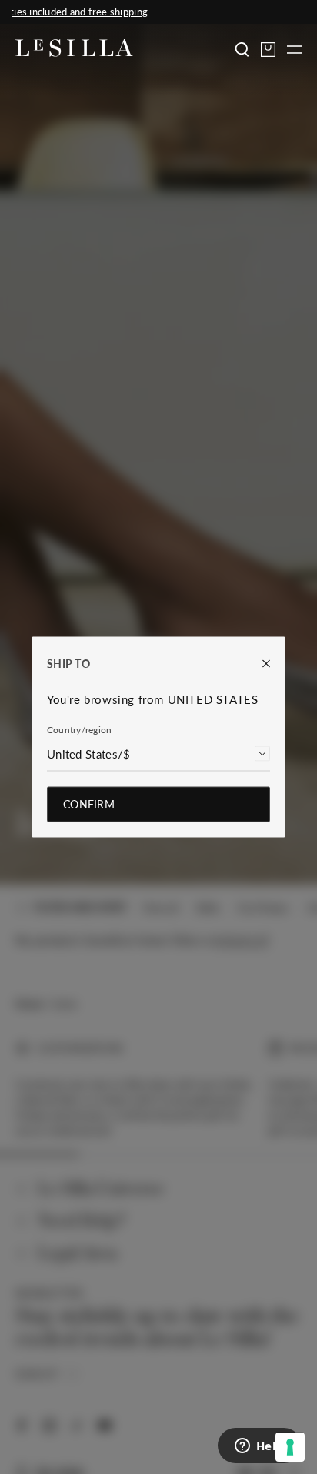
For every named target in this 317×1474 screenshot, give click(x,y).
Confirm (89, 804)
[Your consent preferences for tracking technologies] (290, 1447)
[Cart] (268, 49)
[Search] (242, 49)
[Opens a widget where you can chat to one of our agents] (259, 1447)
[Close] (258, 663)
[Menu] (294, 49)
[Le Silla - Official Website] (74, 48)
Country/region (79, 729)
